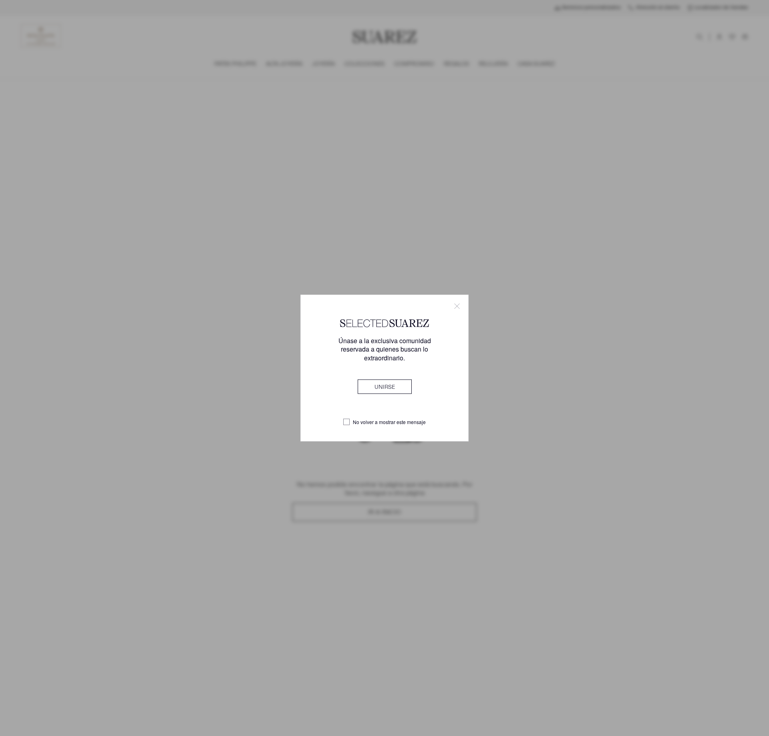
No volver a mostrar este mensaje (389, 422)
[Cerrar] (457, 306)
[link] (385, 386)
